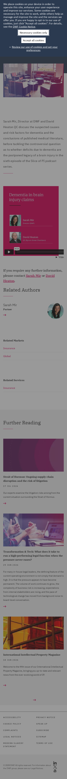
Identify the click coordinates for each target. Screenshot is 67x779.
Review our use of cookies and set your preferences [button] (35, 48)
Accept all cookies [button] (33, 40)
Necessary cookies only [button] (33, 32)
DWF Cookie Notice (24, 26)
